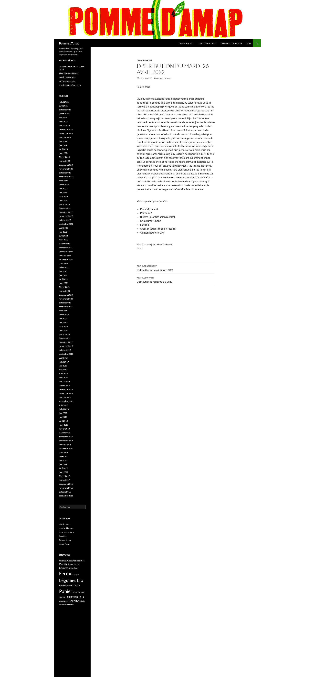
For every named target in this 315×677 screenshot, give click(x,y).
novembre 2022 (66, 216)
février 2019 (64, 381)
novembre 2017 (66, 440)
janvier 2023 (64, 208)
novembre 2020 (66, 299)
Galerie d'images (66, 528)
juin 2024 (63, 141)
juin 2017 (63, 460)
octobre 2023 (65, 173)
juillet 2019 (64, 362)
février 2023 (64, 204)
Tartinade (63, 604)
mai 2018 (63, 417)
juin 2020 (63, 318)
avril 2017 (63, 468)
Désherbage (73, 568)
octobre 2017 (65, 444)
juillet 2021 (64, 267)
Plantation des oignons (68, 73)
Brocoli (78, 561)
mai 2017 (63, 464)
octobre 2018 (65, 397)
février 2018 (64, 429)
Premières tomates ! (67, 81)
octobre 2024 (65, 137)
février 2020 (64, 334)
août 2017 (63, 452)
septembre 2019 (66, 354)
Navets (62, 586)
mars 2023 (63, 200)
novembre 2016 (66, 488)
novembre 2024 (66, 133)
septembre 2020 (66, 306)
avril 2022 (63, 236)
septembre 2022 (66, 224)
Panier (66, 591)
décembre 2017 (66, 436)
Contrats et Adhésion (231, 43)
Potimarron (63, 601)
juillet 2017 (64, 456)
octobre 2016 (65, 492)
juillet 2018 (64, 409)
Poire (75, 592)
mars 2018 (63, 425)
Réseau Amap (65, 540)
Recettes (62, 536)
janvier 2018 (64, 432)
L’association (185, 43)
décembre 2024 (66, 129)
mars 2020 (63, 330)
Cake (83, 561)
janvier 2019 (64, 385)
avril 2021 (63, 279)
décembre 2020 (66, 295)
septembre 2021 (66, 259)
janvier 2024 (64, 161)
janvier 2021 (64, 291)
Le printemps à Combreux (70, 85)
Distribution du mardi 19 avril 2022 (155, 268)
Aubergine (71, 561)
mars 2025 (63, 121)
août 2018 (63, 405)
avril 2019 (63, 373)
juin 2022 (63, 232)
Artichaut (62, 561)
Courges (63, 567)
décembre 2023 (66, 165)
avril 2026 (63, 106)
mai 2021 (63, 275)
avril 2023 (63, 196)
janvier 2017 (64, 480)
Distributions (144, 60)
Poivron (62, 597)
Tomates (70, 604)
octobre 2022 (65, 220)
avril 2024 (63, 149)
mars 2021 (63, 283)
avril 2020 (63, 326)
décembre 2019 (66, 342)
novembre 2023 (66, 169)
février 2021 (64, 287)
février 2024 (64, 157)
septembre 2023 (66, 176)
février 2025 (64, 125)
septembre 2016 (66, 495)
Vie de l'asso (64, 544)
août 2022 (63, 228)
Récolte (73, 601)
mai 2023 (63, 192)
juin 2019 (63, 366)
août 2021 (63, 263)
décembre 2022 (66, 212)
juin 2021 (63, 271)
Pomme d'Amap (69, 43)
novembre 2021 (66, 251)
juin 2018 (63, 413)
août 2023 (63, 180)
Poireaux (81, 592)
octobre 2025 (65, 109)
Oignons (69, 585)
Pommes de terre (75, 596)
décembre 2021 (66, 247)
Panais (77, 586)
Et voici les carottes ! (67, 77)
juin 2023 (63, 188)
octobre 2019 (65, 350)
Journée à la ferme (67, 532)
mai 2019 (63, 369)
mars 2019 (63, 377)
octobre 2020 (65, 302)
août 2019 (63, 358)
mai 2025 (63, 117)
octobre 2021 (65, 255)
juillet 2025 (64, 113)
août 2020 (63, 310)
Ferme (65, 573)
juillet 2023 (64, 184)
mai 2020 (63, 322)
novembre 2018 (66, 393)
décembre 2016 (66, 484)
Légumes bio (71, 580)
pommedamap (163, 78)
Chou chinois (74, 564)
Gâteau (76, 574)
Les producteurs (206, 43)
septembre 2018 (66, 401)
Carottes (64, 564)
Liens (248, 43)
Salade (82, 601)
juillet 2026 (64, 102)
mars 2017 (63, 472)
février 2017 (64, 476)
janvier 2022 (64, 243)
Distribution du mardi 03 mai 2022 (154, 280)
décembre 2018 (66, 389)
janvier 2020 (64, 338)
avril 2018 (63, 421)
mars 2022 (63, 239)
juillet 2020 (64, 314)
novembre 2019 (66, 346)
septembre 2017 (66, 448)
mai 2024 (63, 145)
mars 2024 (63, 153)
